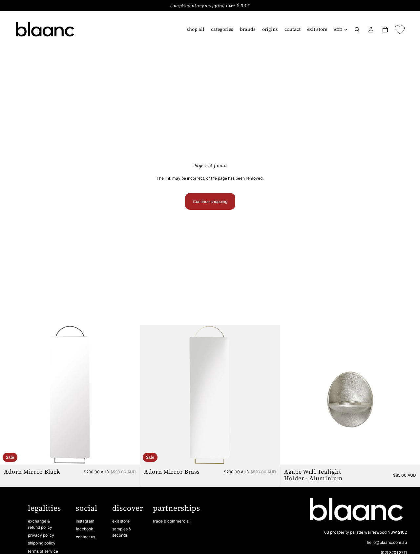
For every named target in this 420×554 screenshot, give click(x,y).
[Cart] (385, 29)
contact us (85, 536)
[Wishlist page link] (400, 29)
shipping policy (41, 543)
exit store (121, 521)
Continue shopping (210, 201)
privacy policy (41, 535)
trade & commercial (171, 521)
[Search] (357, 29)
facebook (84, 528)
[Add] (130, 455)
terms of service (43, 550)
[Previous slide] (10, 394)
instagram (85, 521)
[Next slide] (130, 394)
